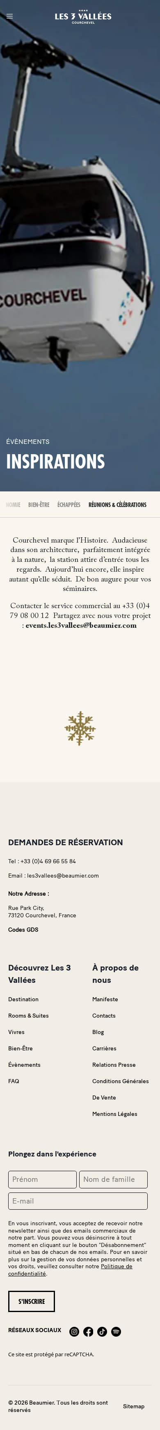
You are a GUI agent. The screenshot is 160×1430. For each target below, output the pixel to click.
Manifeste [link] (105, 999)
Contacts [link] (104, 1015)
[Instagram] (74, 1330)
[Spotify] (116, 1330)
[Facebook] (88, 1330)
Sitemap (133, 1406)
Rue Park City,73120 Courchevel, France (42, 912)
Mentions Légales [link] (114, 1114)
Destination (23, 999)
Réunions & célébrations (117, 505)
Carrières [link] (104, 1048)
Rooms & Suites (28, 1015)
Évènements (24, 1064)
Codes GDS (23, 929)
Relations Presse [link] (114, 1064)
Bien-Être (38, 505)
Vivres (16, 1032)
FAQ (13, 1081)
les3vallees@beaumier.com (63, 875)
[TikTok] (102, 1330)
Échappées (68, 505)
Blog (98, 1032)
